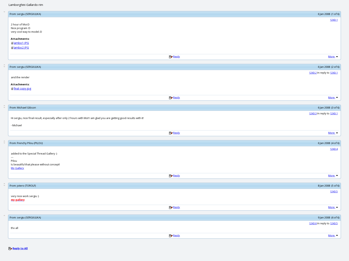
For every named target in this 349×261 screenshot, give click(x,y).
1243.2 (313, 72)
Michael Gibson (26, 107)
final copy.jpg (22, 88)
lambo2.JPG (21, 47)
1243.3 (313, 113)
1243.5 (334, 191)
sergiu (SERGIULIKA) (29, 14)
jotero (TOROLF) (26, 185)
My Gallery (17, 168)
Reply (176, 56)
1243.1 (334, 20)
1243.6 (313, 223)
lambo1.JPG (21, 43)
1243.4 (334, 149)
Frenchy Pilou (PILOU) (30, 143)
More (331, 56)
